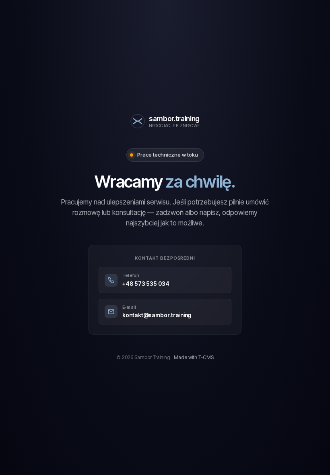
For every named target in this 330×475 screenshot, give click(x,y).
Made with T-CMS (194, 357)
